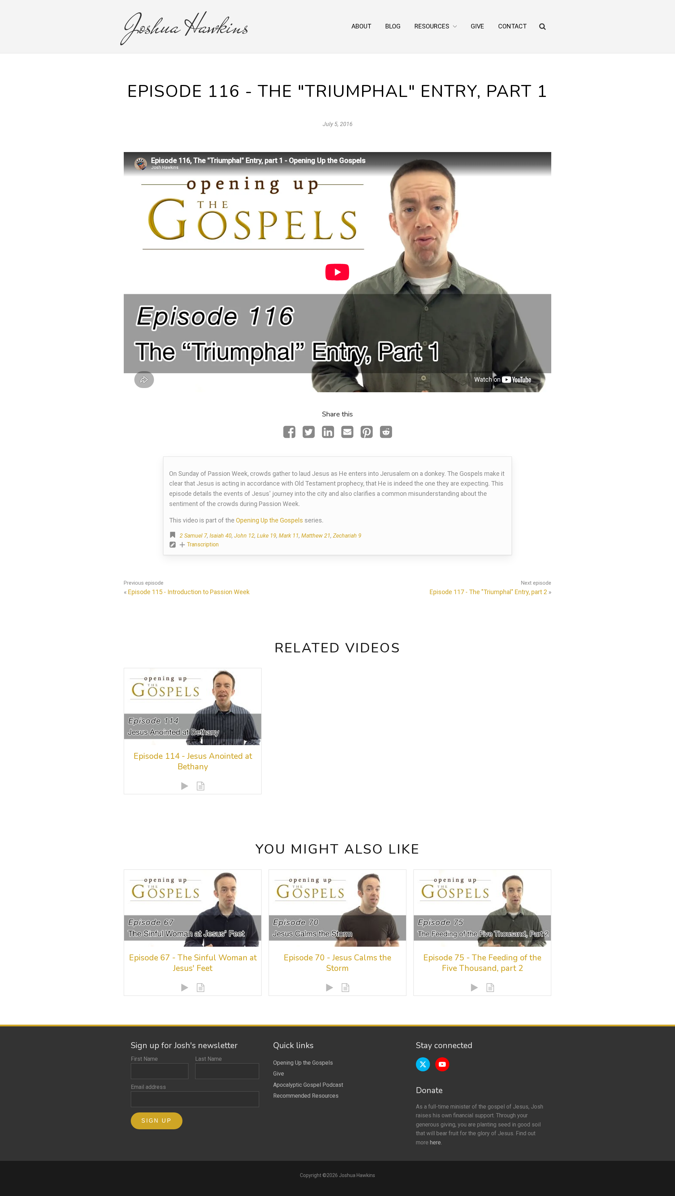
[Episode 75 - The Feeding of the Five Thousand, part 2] (482, 908)
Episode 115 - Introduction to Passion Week (189, 592)
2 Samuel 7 (193, 535)
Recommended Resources (306, 1095)
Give (477, 26)
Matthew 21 (315, 535)
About (361, 26)
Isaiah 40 (221, 535)
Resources (431, 26)
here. (436, 1142)
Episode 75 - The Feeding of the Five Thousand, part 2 (482, 963)
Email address (148, 1087)
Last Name (208, 1059)
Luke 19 (266, 535)
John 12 (244, 535)
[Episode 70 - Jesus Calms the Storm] (337, 908)
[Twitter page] (423, 1064)
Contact (512, 26)
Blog (392, 26)
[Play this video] (185, 786)
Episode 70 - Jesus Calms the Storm (337, 963)
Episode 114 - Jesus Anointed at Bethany (193, 761)
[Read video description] (200, 786)
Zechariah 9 (347, 535)
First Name (144, 1059)
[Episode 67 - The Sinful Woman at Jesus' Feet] (192, 908)
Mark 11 (289, 535)
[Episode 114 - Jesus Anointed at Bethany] (192, 706)
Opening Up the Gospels (269, 520)
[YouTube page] (442, 1064)
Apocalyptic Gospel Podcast (308, 1085)
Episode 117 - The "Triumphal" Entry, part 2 (488, 592)
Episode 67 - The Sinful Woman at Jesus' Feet (193, 963)
